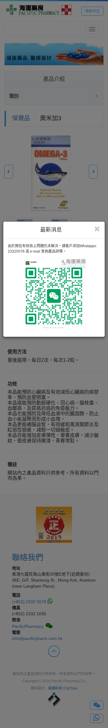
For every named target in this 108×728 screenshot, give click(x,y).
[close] (97, 229)
